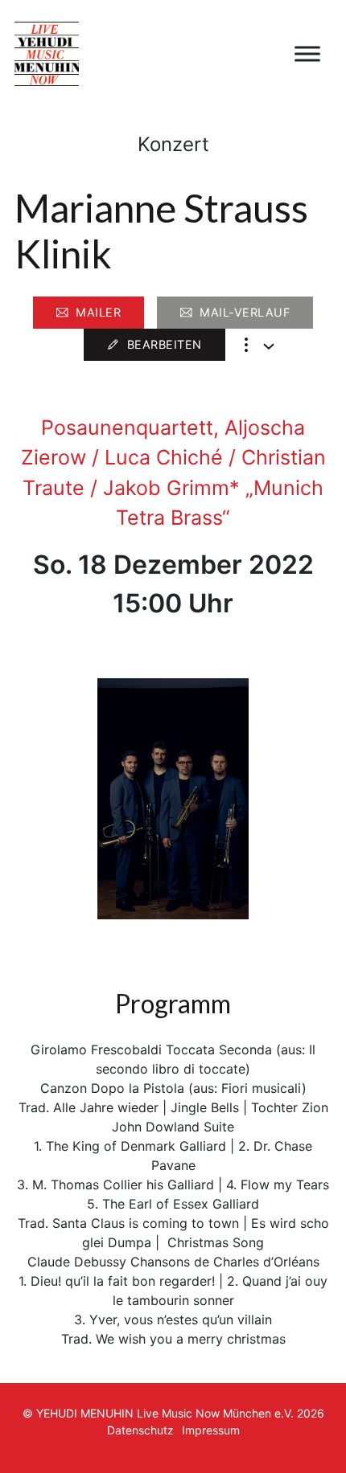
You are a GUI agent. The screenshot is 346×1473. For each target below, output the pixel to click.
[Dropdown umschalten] (268, 346)
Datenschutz (140, 1430)
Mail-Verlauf (245, 312)
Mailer (98, 312)
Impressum (211, 1430)
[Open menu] (307, 54)
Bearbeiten (164, 344)
